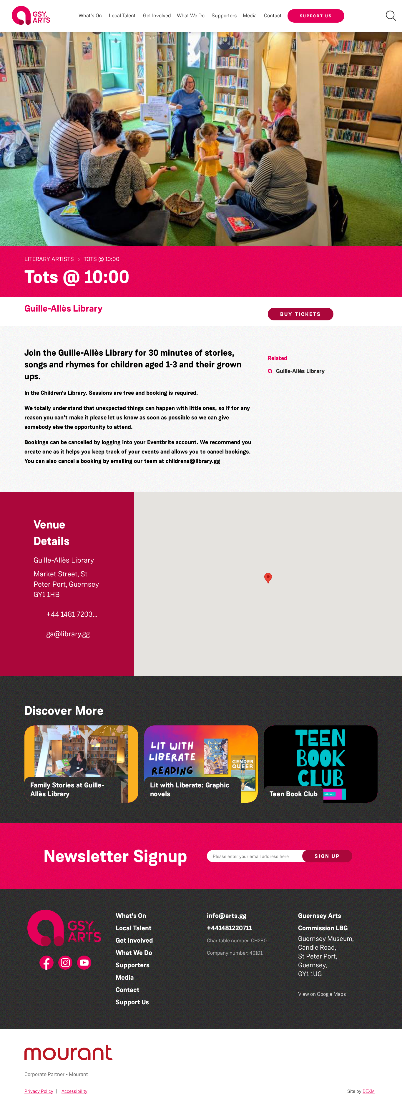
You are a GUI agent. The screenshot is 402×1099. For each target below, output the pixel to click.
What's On (131, 915)
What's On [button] (90, 15)
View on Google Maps (322, 994)
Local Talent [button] (122, 15)
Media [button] (250, 15)
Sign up (327, 856)
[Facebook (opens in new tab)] (45, 963)
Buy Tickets (300, 314)
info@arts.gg (226, 915)
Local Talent (134, 928)
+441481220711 (229, 928)
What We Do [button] (191, 15)
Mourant (78, 1074)
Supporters (224, 15)
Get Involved (157, 15)
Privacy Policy (38, 1091)
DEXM (369, 1091)
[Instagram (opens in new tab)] (64, 963)
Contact (273, 15)
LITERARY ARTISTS (49, 259)
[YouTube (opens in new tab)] (83, 963)
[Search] (391, 16)
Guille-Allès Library (63, 308)
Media (125, 977)
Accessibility (74, 1091)
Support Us (316, 16)
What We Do (134, 953)
